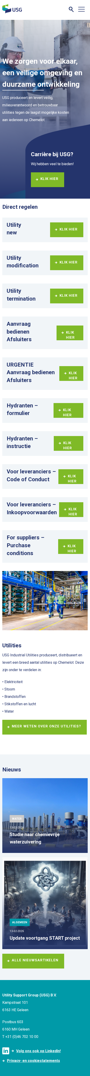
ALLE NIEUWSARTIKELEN (35, 960)
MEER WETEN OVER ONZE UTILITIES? (46, 726)
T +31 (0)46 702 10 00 (20, 1036)
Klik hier (49, 179)
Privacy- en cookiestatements (33, 1060)
